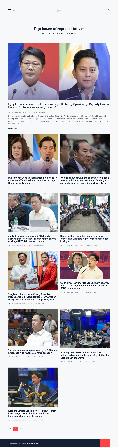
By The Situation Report (19, 112)
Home (44, 33)
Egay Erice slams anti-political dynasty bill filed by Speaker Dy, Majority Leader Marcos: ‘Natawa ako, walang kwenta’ (58, 105)
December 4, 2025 (91, 187)
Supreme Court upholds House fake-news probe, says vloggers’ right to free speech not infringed (84, 239)
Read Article (12, 128)
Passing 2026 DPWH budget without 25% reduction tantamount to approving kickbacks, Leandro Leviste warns (84, 355)
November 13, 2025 (91, 245)
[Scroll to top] (105, 443)
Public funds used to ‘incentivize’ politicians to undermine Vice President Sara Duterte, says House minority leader (32, 180)
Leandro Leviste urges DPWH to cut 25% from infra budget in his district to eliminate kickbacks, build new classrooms (32, 413)
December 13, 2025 (39, 112)
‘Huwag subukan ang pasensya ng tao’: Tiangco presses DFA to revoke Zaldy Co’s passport (32, 351)
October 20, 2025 (39, 303)
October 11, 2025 (91, 361)
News (30, 112)
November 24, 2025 (39, 245)
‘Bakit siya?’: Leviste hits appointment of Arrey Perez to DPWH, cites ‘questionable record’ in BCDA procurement (84, 285)
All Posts (51, 33)
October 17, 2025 (91, 292)
